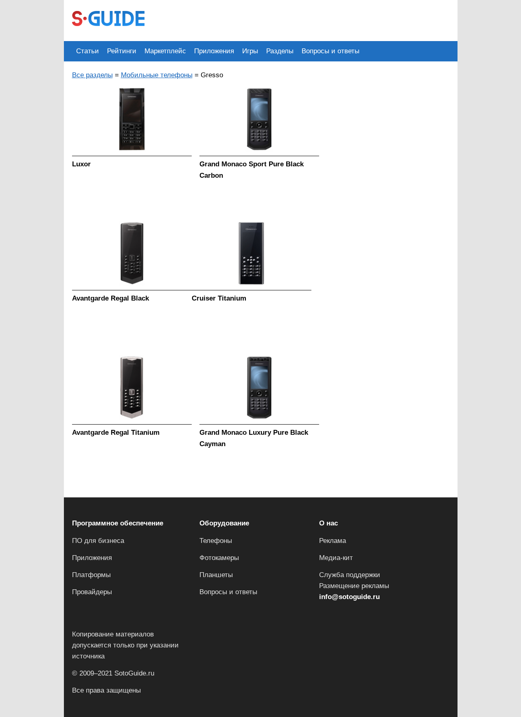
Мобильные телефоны (157, 75)
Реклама (332, 541)
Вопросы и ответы (330, 51)
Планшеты (216, 575)
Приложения (214, 51)
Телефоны (215, 541)
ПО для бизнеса (98, 541)
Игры (250, 51)
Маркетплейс (165, 51)
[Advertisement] (301, 19)
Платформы (91, 575)
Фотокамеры (219, 558)
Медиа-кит (336, 558)
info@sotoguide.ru (349, 597)
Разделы (279, 51)
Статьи (87, 51)
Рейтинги (121, 51)
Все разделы (92, 75)
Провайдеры (92, 592)
